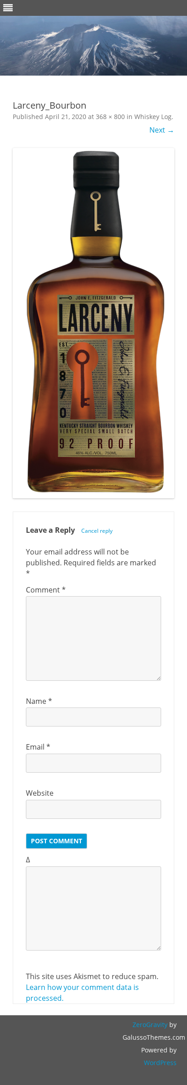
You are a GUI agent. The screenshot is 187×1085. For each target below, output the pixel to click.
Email (38, 747)
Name (39, 701)
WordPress (160, 1062)
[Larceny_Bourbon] (93, 323)
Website (40, 793)
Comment (46, 590)
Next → (161, 130)
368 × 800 (110, 116)
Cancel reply (97, 531)
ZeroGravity (150, 1024)
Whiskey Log (153, 116)
